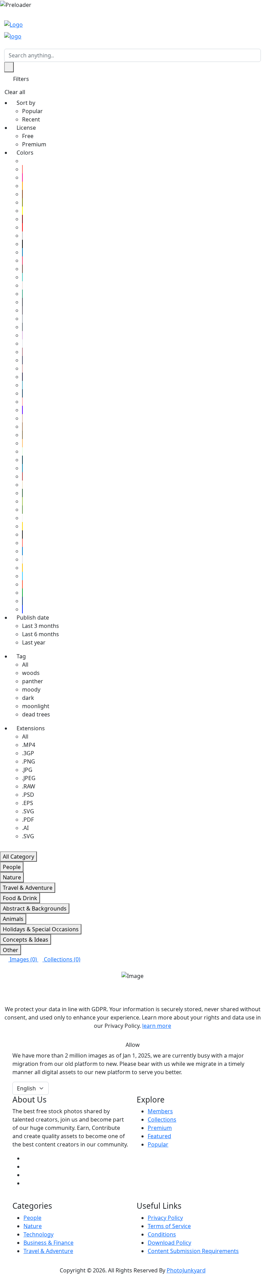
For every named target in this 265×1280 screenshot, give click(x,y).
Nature (12, 877)
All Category (18, 856)
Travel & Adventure (27, 888)
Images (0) (23, 959)
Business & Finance (48, 1242)
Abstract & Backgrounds (35, 908)
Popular (158, 1144)
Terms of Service (169, 1226)
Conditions (162, 1234)
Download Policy (169, 1242)
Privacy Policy (165, 1218)
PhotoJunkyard (186, 1270)
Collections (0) (61, 959)
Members (160, 1111)
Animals (13, 919)
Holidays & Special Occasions (41, 929)
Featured (159, 1136)
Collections (162, 1119)
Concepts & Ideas (25, 939)
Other (10, 950)
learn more (156, 1026)
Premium (160, 1128)
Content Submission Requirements (193, 1251)
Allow (133, 1045)
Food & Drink (20, 898)
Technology (38, 1234)
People (12, 867)
